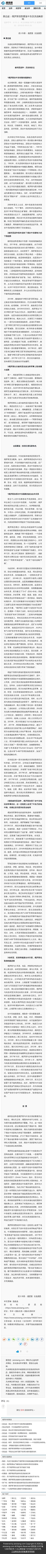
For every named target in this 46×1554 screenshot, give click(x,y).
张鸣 (13, 1512)
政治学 (27, 8)
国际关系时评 (29, 1311)
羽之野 (4, 1538)
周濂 (3, 1515)
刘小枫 (14, 1524)
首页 (3, 8)
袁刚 (13, 1532)
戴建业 (33, 1510)
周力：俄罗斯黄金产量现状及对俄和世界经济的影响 (20, 1464)
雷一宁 (33, 1524)
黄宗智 (14, 1504)
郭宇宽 (14, 1507)
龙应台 (33, 1498)
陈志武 (33, 1504)
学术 (11, 1311)
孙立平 (23, 1538)
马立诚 (23, 1507)
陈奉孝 (4, 1518)
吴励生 (33, 1532)
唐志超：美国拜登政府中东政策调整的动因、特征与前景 (21, 1439)
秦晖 (3, 1498)
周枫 (3, 1527)
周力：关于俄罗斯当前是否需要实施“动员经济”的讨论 (20, 1476)
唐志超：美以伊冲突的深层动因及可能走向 (17, 1430)
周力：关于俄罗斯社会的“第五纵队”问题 (16, 1467)
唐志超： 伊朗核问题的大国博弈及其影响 (16, 1445)
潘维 (13, 1535)
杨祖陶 (33, 1507)
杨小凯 (23, 1532)
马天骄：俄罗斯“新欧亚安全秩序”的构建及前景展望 (20, 1486)
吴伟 (22, 1527)
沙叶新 (33, 1527)
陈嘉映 (4, 1504)
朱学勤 (4, 1535)
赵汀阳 (23, 1510)
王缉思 (33, 1515)
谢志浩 (14, 1538)
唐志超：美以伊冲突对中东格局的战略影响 (17, 1424)
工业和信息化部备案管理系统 (23, 1551)
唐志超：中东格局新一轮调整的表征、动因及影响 (19, 1433)
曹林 (13, 1501)
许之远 (4, 1532)
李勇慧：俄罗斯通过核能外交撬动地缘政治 (17, 1479)
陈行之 (14, 1498)
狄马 (3, 1521)
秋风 (3, 1524)
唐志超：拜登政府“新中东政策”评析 (14, 1436)
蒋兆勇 (14, 1527)
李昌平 (4, 1512)
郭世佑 (14, 1518)
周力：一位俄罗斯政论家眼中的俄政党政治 (17, 1489)
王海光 (33, 1512)
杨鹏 (13, 1515)
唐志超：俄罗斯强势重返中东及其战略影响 (17, 1448)
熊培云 (33, 1521)
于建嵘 (23, 1504)
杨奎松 (23, 1512)
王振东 (33, 1518)
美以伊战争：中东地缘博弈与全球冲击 (15, 1427)
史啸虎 (23, 1521)
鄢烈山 (23, 1501)
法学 (10, 8)
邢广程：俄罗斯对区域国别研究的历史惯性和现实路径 (21, 1483)
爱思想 (7, 3)
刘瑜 (3, 1530)
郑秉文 (23, 1535)
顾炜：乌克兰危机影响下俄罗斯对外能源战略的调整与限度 (22, 1461)
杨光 (32, 1538)
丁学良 (4, 1501)
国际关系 (37, 8)
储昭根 (23, 1530)
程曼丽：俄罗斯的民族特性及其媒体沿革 (16, 1473)
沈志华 (4, 1510)
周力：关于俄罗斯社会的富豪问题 (14, 1470)
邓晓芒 (23, 1515)
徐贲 (3, 1507)
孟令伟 (23, 1524)
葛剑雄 (14, 1530)
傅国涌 (33, 1501)
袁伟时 (14, 1521)
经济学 (18, 8)
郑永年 (23, 1498)
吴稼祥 (33, 1530)
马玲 (22, 1518)
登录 (22, 1410)
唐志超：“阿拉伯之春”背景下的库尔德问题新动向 (19, 1452)
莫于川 (33, 1535)
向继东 (14, 1510)
